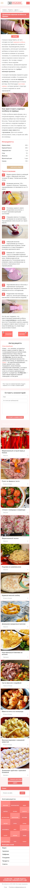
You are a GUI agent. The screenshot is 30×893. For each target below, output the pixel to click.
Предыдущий (9, 334)
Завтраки (6, 657)
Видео (4, 848)
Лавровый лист (6, 150)
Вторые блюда (7, 484)
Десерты (5, 775)
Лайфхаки (5, 854)
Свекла (4, 161)
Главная (4, 10)
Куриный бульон (7, 148)
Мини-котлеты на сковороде (12, 711)
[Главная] (15, 3)
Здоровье (5, 851)
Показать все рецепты (16, 779)
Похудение (6, 857)
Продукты (5, 861)
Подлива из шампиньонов (11, 567)
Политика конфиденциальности (17, 887)
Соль (3, 153)
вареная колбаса (19, 42)
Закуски (5, 455)
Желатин (4, 156)
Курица (15, 36)
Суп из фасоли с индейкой (11, 683)
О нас (5, 887)
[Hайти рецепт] (28, 3)
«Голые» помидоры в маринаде (13, 510)
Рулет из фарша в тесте (10, 481)
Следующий (21, 334)
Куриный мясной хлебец (11, 595)
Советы (5, 864)
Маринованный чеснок (10, 538)
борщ (4, 362)
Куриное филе (6, 145)
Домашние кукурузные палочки (13, 624)
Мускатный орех (7, 158)
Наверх (15, 783)
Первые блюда (7, 685)
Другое (16, 10)
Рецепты (10, 10)
